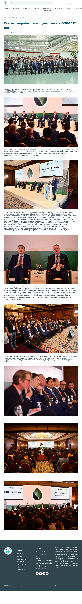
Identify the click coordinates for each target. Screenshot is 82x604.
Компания (16, 8)
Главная (7, 8)
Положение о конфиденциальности (66, 586)
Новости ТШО (14, 17)
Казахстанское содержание (47, 9)
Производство (27, 8)
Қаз (77, 3)
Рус (73, 3)
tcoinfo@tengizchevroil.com (45, 563)
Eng (70, 3)
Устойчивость (59, 8)
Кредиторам (21, 569)
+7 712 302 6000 (41, 554)
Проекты (37, 8)
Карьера (69, 8)
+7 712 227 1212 (41, 551)
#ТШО (6, 28)
